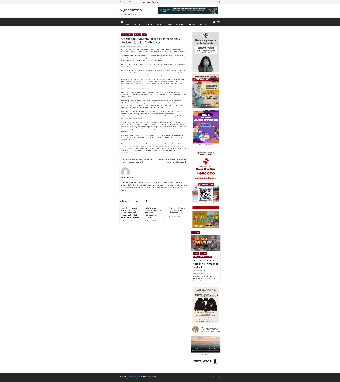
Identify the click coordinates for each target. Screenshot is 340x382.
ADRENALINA (129, 20)
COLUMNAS (179, 24)
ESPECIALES (187, 20)
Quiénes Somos (203, 24)
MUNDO (169, 24)
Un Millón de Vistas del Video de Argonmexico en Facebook (206, 263)
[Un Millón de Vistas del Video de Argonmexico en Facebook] (205, 243)
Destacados (138, 34)
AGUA (139, 20)
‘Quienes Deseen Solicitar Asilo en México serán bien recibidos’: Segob (172, 161)
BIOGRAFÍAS (191, 24)
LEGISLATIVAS (163, 20)
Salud (144, 34)
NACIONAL (137, 24)
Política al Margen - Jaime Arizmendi (202, 256)
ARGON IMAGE (205, 354)
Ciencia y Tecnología (127, 34)
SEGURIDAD (148, 24)
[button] (134, 20)
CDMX (127, 24)
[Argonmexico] (122, 22)
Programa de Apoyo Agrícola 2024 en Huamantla (177, 210)
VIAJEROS (159, 24)
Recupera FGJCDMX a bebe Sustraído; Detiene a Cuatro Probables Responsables (137, 161)
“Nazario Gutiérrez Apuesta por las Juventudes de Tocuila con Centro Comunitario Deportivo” (158, 2)
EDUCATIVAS (175, 20)
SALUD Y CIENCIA (149, 20)
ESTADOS (198, 20)
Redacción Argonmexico (141, 46)
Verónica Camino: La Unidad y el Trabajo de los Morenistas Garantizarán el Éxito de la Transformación (130, 213)
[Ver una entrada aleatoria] (218, 22)
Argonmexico (131, 9)
